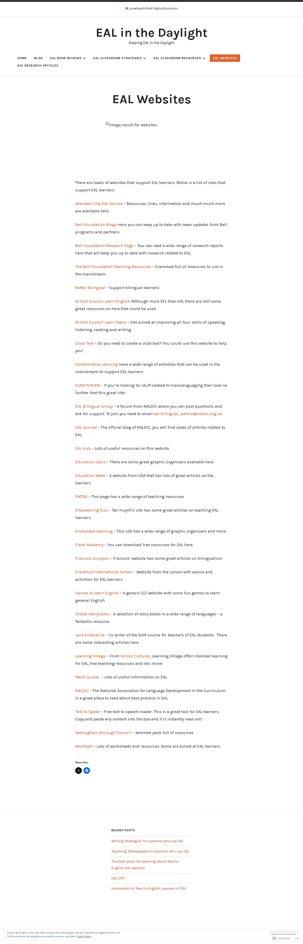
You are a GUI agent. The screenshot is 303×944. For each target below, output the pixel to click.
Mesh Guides (87, 677)
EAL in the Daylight (152, 32)
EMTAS (81, 496)
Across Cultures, (136, 656)
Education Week (90, 475)
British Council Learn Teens (100, 322)
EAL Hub (83, 448)
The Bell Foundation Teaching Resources (113, 266)
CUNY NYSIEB (87, 385)
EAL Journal (86, 427)
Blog (38, 58)
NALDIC (82, 690)
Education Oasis (90, 462)
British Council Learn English (102, 301)
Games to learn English (97, 593)
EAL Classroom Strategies (117, 58)
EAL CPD (117, 878)
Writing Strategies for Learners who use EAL (147, 841)
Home (22, 58)
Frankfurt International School (104, 572)
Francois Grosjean (92, 558)
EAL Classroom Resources (177, 58)
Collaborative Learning (96, 364)
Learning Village (90, 656)
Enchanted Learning (94, 531)
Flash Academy (89, 544)
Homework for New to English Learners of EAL (148, 888)
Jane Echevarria (90, 635)
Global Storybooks (92, 614)
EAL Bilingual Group (94, 406)
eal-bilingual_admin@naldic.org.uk (188, 413)
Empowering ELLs (91, 510)
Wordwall (84, 746)
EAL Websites (225, 58)
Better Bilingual (90, 287)
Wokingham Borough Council (103, 732)
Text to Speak (87, 711)
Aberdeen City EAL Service (99, 203)
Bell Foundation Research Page (104, 245)
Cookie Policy (84, 936)
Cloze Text (84, 343)
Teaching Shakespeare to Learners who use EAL (150, 851)
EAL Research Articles (38, 65)
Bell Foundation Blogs (96, 224)
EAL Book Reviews (66, 58)
